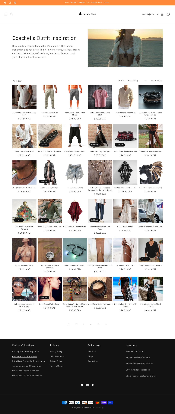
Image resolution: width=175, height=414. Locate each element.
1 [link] (69, 324)
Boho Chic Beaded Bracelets (49, 151)
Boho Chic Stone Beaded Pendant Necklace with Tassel (100, 189)
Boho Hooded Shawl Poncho (74, 227)
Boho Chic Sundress (125, 227)
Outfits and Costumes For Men (25, 370)
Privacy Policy (56, 351)
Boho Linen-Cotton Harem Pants (100, 228)
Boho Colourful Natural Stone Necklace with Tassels (75, 305)
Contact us (93, 361)
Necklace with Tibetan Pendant (24, 228)
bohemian (28, 53)
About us (92, 351)
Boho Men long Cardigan (100, 151)
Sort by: (121, 80)
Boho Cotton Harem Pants (74, 151)
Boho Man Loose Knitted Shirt (151, 227)
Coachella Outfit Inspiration (24, 356)
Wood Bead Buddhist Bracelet (100, 304)
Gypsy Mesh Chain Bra (24, 265)
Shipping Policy (57, 356)
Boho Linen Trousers (49, 113)
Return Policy (56, 361)
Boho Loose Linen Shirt (24, 151)
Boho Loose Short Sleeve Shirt (100, 114)
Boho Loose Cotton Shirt (125, 113)
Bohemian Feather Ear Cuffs (150, 188)
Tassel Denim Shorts (75, 188)
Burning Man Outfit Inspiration (25, 351)
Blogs (90, 356)
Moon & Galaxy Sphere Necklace (49, 266)
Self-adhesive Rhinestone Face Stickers (24, 305)
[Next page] (106, 324)
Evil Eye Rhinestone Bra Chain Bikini (100, 266)
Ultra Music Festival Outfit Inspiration (28, 361)
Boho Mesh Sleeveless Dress (150, 151)
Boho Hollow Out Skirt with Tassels (125, 305)
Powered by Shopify (96, 408)
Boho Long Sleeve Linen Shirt (49, 227)
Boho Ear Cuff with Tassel (49, 304)
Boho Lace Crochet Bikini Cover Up (150, 305)
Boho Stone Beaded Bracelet (125, 151)
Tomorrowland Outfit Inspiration (26, 366)
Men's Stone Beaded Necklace (24, 188)
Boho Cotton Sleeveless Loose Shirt (24, 114)
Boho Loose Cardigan (49, 188)
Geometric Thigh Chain (125, 265)
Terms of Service (57, 366)
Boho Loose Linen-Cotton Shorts (75, 114)
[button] (6, 14)
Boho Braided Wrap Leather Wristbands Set (150, 114)
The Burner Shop (83, 408)
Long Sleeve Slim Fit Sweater (150, 265)
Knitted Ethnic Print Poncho (125, 188)
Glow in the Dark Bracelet (75, 265)
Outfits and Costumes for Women (27, 375)
